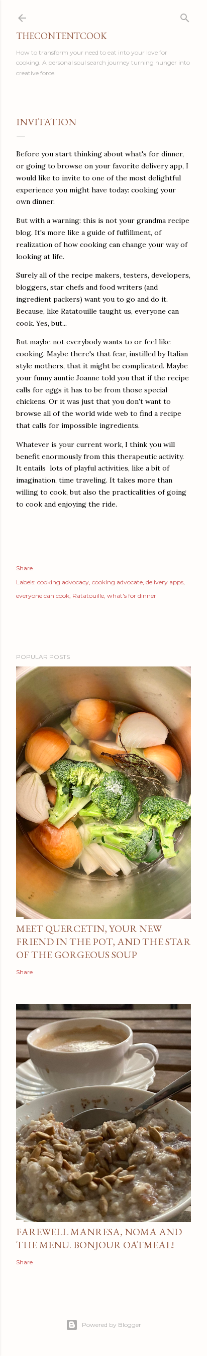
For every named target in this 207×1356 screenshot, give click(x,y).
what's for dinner (131, 595)
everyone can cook (42, 595)
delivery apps (164, 582)
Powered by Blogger (111, 1324)
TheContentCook (61, 36)
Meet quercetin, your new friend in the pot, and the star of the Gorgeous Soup (103, 941)
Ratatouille (88, 595)
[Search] (185, 16)
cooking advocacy (63, 582)
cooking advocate (117, 582)
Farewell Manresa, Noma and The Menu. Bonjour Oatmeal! (99, 1238)
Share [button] (24, 568)
